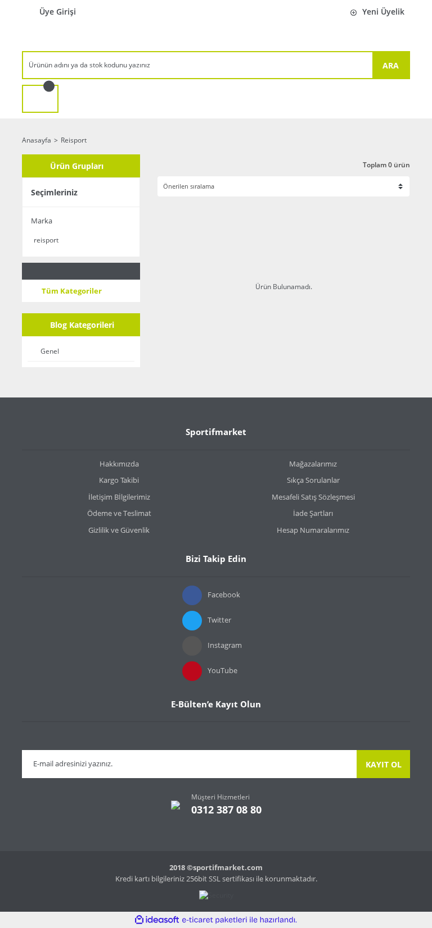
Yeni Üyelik (383, 11)
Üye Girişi (57, 11)
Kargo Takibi (119, 480)
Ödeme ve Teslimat (119, 513)
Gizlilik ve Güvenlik (119, 530)
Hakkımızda (119, 464)
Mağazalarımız (313, 464)
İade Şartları (313, 513)
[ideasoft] (156, 920)
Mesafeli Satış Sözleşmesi (313, 497)
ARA (390, 65)
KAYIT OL (384, 764)
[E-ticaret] (215, 920)
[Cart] (40, 99)
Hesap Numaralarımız (313, 530)
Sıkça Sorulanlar (313, 480)
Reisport (74, 140)
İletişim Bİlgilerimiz (119, 497)
